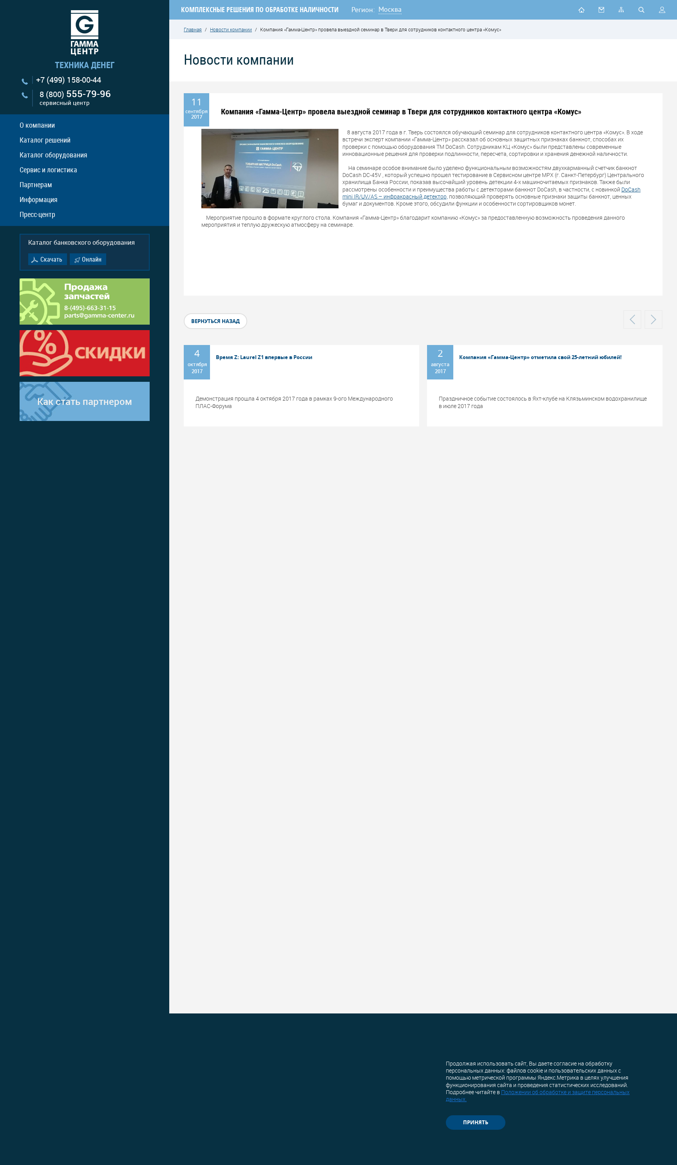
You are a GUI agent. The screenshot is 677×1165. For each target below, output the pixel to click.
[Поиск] (641, 10)
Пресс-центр (37, 214)
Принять (475, 1122)
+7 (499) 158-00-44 (68, 80)
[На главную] (581, 10)
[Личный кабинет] (662, 10)
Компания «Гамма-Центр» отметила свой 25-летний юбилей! (540, 357)
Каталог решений (45, 139)
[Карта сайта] (621, 9)
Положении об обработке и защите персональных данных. (538, 1095)
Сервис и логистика (48, 169)
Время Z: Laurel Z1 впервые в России (264, 357)
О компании (37, 125)
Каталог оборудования (53, 154)
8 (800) (75, 98)
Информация (39, 199)
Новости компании (231, 29)
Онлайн (91, 259)
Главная (193, 29)
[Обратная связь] (601, 10)
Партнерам (36, 184)
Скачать (51, 259)
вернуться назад (215, 321)
